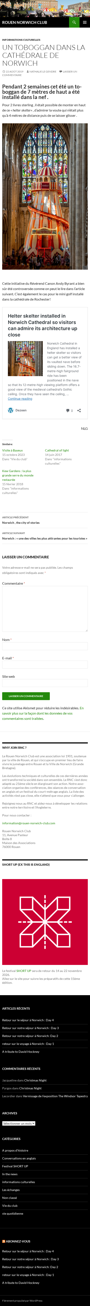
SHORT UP (23, 971)
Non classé (9, 1198)
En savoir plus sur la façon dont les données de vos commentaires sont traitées (43, 713)
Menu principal (85, 22)
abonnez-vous (18, 1241)
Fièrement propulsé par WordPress (22, 1300)
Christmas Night (35, 1080)
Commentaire (13, 583)
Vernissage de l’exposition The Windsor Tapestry (55, 1096)
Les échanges (11, 1190)
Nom (7, 639)
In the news (9, 1174)
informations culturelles (21, 39)
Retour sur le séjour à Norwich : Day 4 (28, 1020)
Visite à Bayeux (12, 450)
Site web (8, 676)
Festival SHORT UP (15, 1166)
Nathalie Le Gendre (42, 71)
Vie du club (9, 1205)
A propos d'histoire (15, 1150)
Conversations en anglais (19, 1158)
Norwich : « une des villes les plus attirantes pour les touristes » (44, 535)
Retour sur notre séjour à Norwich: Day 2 (30, 1036)
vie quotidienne (12, 1213)
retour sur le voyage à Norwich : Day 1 (28, 1044)
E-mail (8, 658)
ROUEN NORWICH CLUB (24, 22)
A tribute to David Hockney (20, 1051)
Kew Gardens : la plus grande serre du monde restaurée (17, 475)
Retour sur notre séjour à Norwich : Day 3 (30, 1028)
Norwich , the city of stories (21, 520)
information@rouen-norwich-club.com (28, 823)
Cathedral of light (57, 450)
